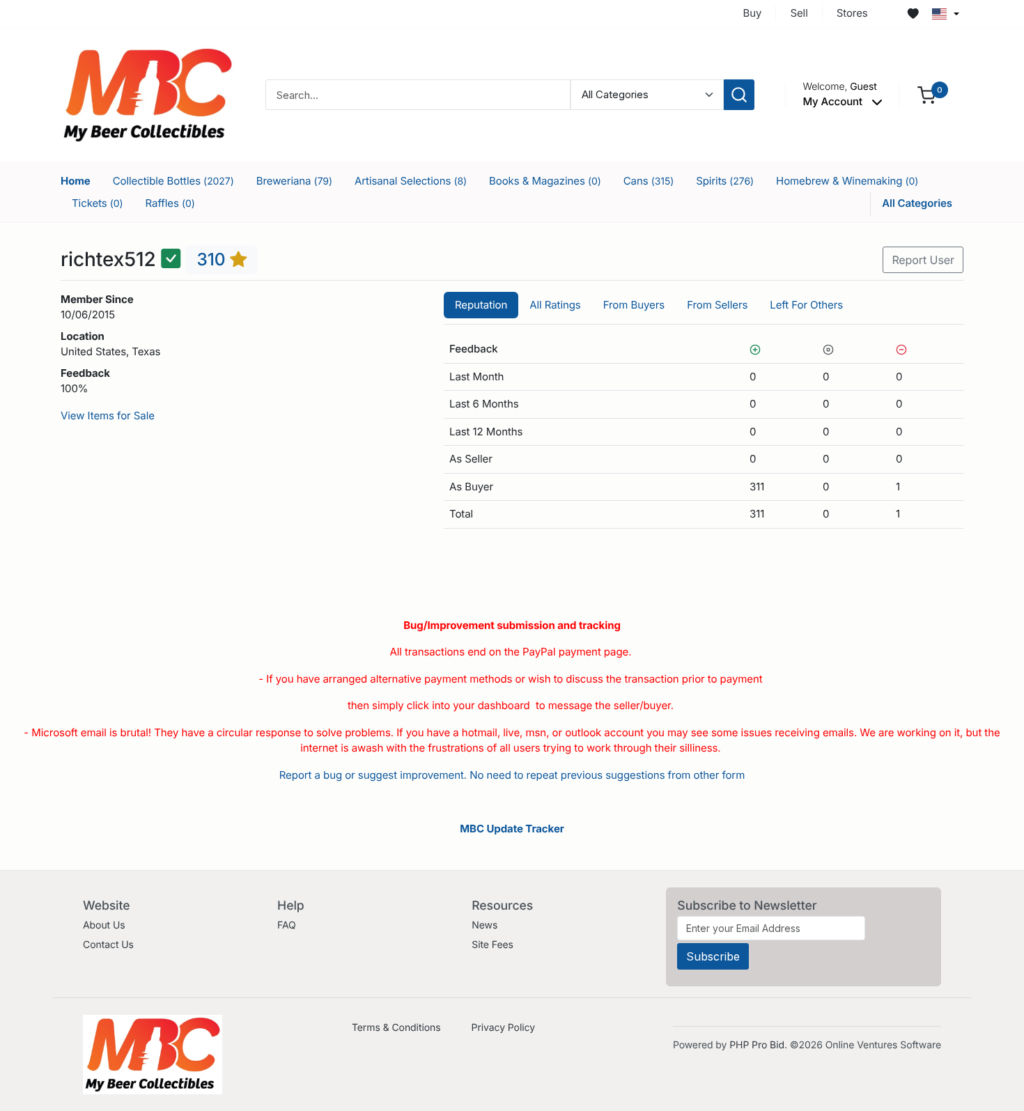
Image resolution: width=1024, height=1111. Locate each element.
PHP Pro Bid (756, 1045)
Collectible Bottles (173, 180)
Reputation (481, 304)
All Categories (917, 203)
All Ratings (554, 304)
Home (76, 180)
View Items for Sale (108, 415)
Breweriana (294, 180)
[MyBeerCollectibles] (148, 94)
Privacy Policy (503, 1028)
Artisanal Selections (411, 180)
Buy (752, 13)
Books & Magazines (545, 180)
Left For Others (806, 304)
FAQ (286, 925)
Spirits (725, 180)
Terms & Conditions (396, 1028)
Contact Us (108, 945)
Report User (923, 260)
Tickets (97, 203)
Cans (648, 180)
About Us (104, 925)
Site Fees (492, 945)
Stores (852, 13)
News (484, 925)
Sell (798, 13)
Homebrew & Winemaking (847, 180)
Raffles (170, 203)
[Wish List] (913, 13)
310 (213, 259)
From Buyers (634, 304)
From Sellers (717, 304)
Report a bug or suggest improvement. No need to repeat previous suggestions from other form (512, 775)
